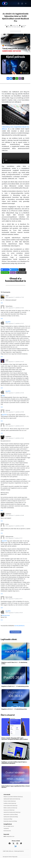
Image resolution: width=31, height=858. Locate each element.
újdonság (18, 26)
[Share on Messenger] (11, 78)
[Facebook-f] (9, 843)
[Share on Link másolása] (22, 78)
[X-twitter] (13, 843)
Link (2, 302)
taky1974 (7, 322)
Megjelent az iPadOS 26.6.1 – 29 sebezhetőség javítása (15, 686)
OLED (12, 26)
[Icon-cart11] (18, 3)
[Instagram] (17, 843)
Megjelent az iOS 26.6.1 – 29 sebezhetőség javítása (14, 709)
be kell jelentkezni (19, 625)
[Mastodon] (21, 843)
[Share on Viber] (19, 78)
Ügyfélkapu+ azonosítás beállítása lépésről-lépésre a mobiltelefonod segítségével (14, 762)
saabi (3, 395)
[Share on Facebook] (8, 78)
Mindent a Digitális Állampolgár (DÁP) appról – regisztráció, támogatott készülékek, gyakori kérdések (14, 738)
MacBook (9, 26)
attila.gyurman (6, 615)
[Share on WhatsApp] (17, 78)
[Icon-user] (22, 3)
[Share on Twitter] (14, 78)
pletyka (15, 26)
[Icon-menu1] (25, 3)
